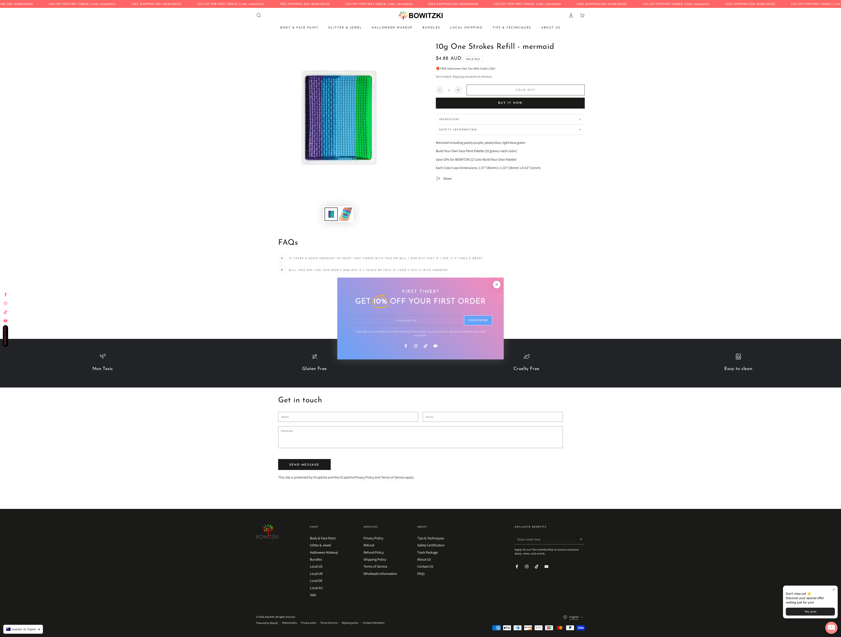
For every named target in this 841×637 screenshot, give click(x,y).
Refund (369, 545)
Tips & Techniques (430, 538)
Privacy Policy (364, 477)
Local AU (316, 588)
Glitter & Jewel (320, 545)
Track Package (427, 552)
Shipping (458, 76)
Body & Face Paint (323, 538)
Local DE (316, 580)
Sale (313, 595)
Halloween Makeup (324, 552)
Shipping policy (350, 622)
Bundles (316, 559)
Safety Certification (431, 545)
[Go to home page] (421, 15)
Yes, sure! (810, 611)
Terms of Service (393, 477)
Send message (304, 464)
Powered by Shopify (267, 623)
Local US (316, 566)
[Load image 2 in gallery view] (345, 214)
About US (424, 559)
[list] (420, 365)
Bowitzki (269, 616)
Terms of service (328, 622)
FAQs (421, 573)
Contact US (425, 566)
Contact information (374, 622)
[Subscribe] (582, 539)
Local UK (316, 573)
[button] (258, 15)
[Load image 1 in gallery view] (331, 214)
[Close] (497, 284)
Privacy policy (308, 622)
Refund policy (289, 622)
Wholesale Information (380, 573)
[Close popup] (833, 589)
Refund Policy (374, 552)
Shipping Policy (375, 559)
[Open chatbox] (831, 628)
